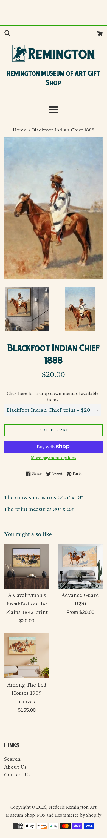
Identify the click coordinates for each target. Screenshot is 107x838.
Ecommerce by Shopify (78, 815)
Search (12, 759)
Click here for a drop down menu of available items (52, 397)
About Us (15, 767)
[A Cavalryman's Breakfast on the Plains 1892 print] (26, 566)
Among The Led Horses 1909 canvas (26, 693)
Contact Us (17, 774)
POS (41, 815)
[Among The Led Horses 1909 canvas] (26, 655)
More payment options (53, 457)
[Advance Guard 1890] (80, 566)
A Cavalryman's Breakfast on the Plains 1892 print (27, 604)
